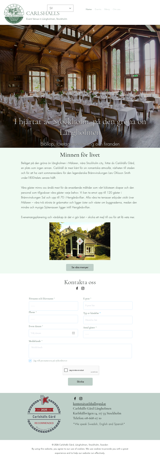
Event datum (36, 326)
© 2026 (55, 444)
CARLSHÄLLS (43, 13)
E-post (86, 298)
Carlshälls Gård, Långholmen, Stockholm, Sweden (83, 444)
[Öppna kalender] (73, 333)
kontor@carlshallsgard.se (89, 404)
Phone (32, 312)
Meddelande (35, 341)
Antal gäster (89, 327)
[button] (106, 256)
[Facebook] (142, 9)
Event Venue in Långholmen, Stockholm (46, 18)
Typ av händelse (91, 313)
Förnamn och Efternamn (41, 298)
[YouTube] (147, 9)
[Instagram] (151, 9)
